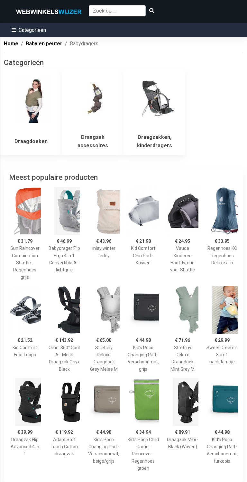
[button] (29, 30)
